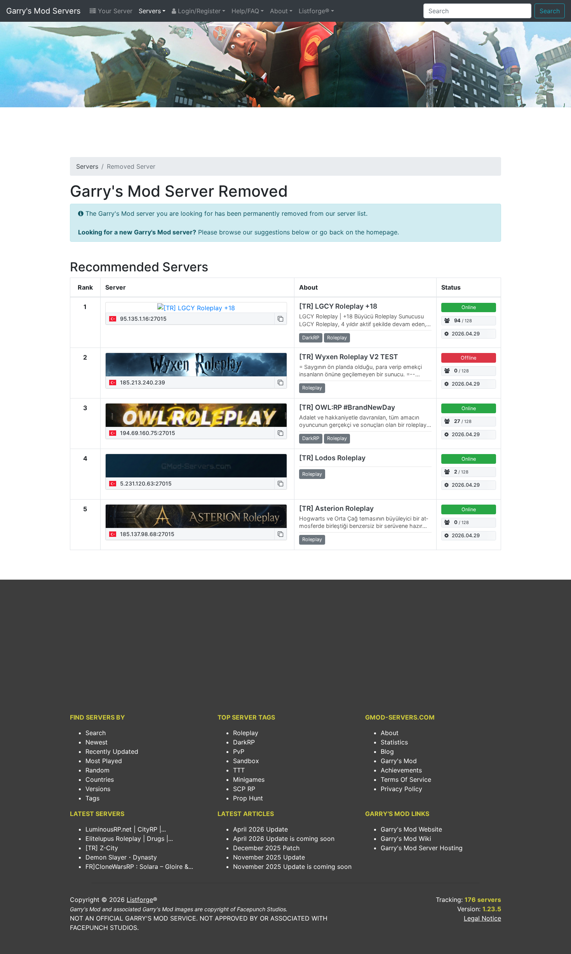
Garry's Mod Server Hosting (422, 848)
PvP (238, 751)
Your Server (114, 11)
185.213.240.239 (141, 382)
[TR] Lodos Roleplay (332, 458)
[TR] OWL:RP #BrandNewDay (347, 407)
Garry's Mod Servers (43, 11)
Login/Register (198, 11)
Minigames (249, 779)
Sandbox (246, 761)
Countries (99, 779)
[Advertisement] (285, 134)
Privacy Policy (401, 789)
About (279, 11)
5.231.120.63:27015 (145, 483)
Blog (387, 751)
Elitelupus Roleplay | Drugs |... (129, 838)
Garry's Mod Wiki (406, 838)
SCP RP (244, 789)
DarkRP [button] (310, 338)
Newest (96, 742)
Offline (468, 358)
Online (468, 307)
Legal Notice (482, 918)
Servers (150, 11)
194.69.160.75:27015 (146, 433)
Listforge (140, 899)
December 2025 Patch (266, 848)
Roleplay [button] (337, 338)
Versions (97, 789)
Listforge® (314, 11)
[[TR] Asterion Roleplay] (196, 516)
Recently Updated (111, 751)
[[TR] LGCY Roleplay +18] (196, 307)
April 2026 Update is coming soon (283, 838)
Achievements (401, 770)
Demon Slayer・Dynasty (121, 857)
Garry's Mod (399, 761)
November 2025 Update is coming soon (292, 866)
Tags (92, 798)
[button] (280, 319)
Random (97, 770)
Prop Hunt (248, 798)
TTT (239, 770)
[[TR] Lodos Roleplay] (196, 465)
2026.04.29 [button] (466, 334)
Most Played (103, 761)
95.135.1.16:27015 (142, 318)
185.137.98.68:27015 (146, 534)
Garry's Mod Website (411, 829)
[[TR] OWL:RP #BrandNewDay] (196, 415)
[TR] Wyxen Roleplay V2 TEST (348, 357)
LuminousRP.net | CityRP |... (125, 829)
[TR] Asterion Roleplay (336, 508)
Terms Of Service (406, 779)
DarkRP (244, 742)
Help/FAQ (245, 11)
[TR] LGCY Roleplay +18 (338, 306)
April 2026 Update (260, 829)
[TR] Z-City (101, 848)
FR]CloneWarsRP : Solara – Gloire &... (139, 866)
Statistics (394, 742)
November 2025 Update (269, 857)
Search (550, 11)
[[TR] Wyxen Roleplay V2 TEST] (196, 364)
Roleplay (245, 733)
